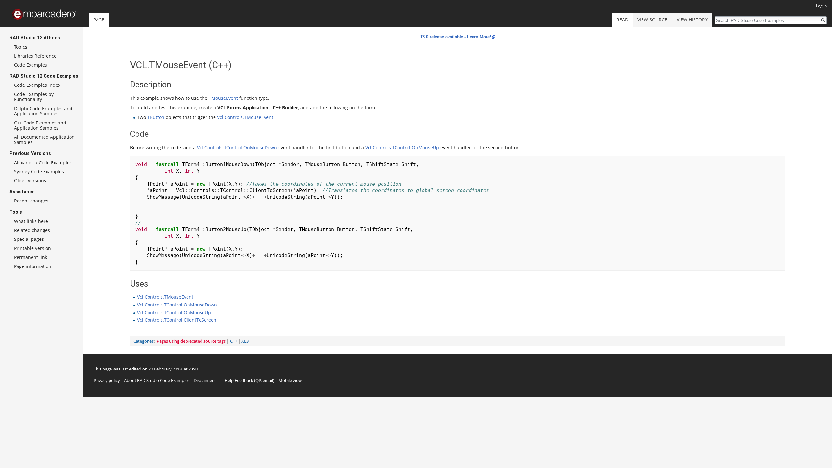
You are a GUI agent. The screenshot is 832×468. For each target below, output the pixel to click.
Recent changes (31, 201)
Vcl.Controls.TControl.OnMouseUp (402, 147)
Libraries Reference (35, 56)
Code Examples (30, 65)
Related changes (32, 230)
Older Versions (30, 180)
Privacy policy (107, 380)
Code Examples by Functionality (34, 96)
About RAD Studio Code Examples (156, 380)
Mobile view (290, 380)
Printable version (32, 248)
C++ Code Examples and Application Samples (40, 125)
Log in (821, 5)
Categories (143, 341)
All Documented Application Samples (44, 139)
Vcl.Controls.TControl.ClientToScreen (176, 320)
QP (258, 380)
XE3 (245, 341)
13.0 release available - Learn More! (455, 36)
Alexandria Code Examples (43, 163)
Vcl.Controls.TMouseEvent (245, 117)
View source (652, 20)
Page (98, 20)
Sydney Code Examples (39, 171)
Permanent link (30, 257)
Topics (20, 47)
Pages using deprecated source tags (191, 341)
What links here (31, 221)
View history (692, 20)
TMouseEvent (223, 98)
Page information (32, 266)
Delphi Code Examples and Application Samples (43, 111)
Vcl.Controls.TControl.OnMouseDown (237, 147)
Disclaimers (204, 380)
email (268, 380)
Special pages (29, 239)
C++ (233, 341)
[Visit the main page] (44, 14)
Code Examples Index (37, 85)
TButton (155, 117)
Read (622, 20)
